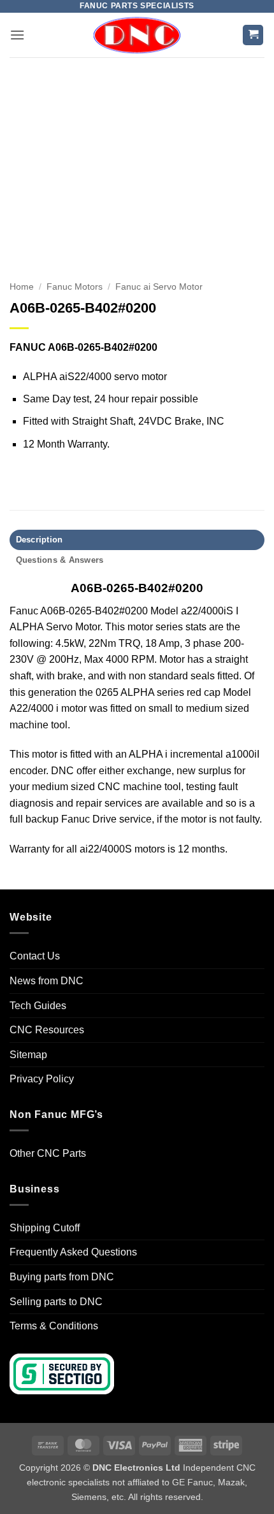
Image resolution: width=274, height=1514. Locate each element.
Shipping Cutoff (45, 1227)
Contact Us (35, 956)
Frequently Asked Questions (73, 1252)
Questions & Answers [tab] (60, 560)
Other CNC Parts (48, 1153)
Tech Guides (38, 1005)
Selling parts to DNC (56, 1301)
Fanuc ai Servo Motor (159, 287)
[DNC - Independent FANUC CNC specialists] (137, 35)
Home (22, 287)
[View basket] (253, 35)
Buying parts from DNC (62, 1276)
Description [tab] (39, 539)
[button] (17, 34)
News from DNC (46, 980)
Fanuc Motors (75, 287)
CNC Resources (47, 1029)
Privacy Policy (42, 1078)
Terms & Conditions (54, 1325)
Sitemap (28, 1054)
